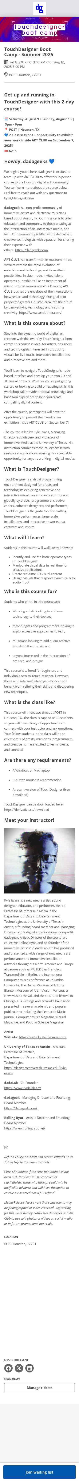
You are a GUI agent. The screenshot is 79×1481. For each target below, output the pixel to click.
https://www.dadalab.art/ (22, 1088)
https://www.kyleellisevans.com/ (43, 1037)
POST (13, 129)
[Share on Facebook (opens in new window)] (8, 1368)
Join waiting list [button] (39, 1472)
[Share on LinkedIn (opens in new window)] (29, 1368)
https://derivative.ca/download (26, 809)
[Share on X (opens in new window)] (19, 1368)
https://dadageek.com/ (31, 250)
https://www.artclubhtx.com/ (40, 312)
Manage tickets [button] (39, 1387)
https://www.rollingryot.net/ (24, 1128)
